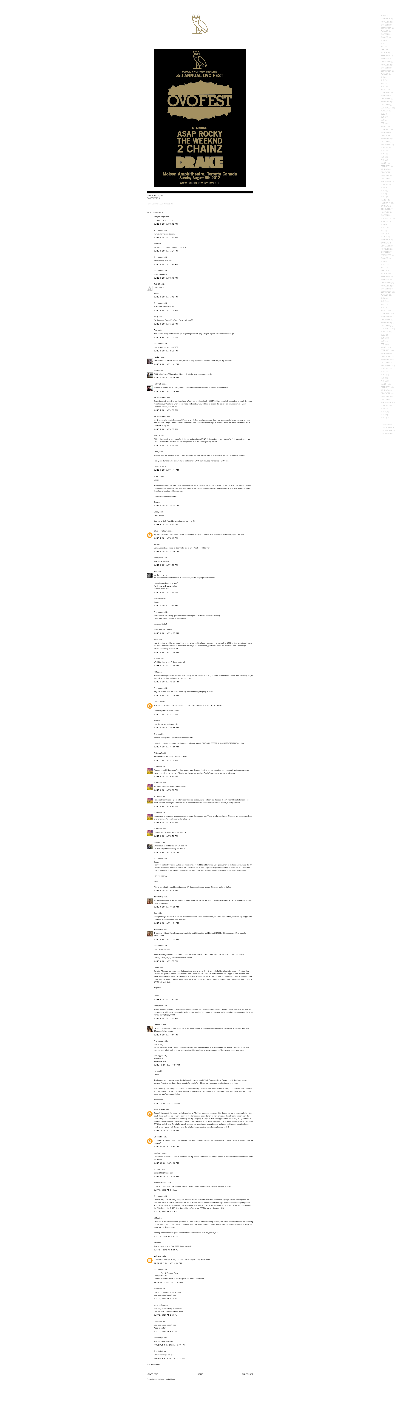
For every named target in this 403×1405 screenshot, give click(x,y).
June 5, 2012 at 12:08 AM (166, 377)
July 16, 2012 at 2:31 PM (166, 1236)
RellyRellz (158, 383)
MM (155, 1218)
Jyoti (156, 243)
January (385, 58)
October (385, 24)
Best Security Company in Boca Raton (168, 1311)
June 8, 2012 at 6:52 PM (166, 836)
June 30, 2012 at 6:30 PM (166, 1176)
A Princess (158, 766)
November (386, 21)
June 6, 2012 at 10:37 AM (166, 633)
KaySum (157, 357)
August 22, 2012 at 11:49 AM (168, 1282)
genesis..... (158, 842)
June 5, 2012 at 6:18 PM (166, 538)
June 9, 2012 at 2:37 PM (166, 999)
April (383, 49)
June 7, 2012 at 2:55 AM (166, 714)
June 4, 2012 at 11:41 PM (166, 364)
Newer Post (152, 1374)
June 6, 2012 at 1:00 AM (166, 565)
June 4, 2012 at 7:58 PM (166, 310)
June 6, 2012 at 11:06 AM (166, 652)
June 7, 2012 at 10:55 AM (166, 727)
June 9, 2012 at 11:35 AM (166, 939)
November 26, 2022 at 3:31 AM (169, 1358)
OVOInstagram (388, 430)
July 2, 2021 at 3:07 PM (165, 1331)
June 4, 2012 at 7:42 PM (166, 296)
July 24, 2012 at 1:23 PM (166, 1249)
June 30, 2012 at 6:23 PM (166, 1163)
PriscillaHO (158, 1024)
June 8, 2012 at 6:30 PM (166, 776)
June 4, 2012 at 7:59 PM (166, 323)
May (382, 46)
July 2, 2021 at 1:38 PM (165, 1298)
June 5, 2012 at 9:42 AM (166, 445)
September (386, 28)
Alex (155, 330)
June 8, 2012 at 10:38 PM (166, 852)
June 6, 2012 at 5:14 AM (166, 592)
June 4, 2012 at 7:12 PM (166, 224)
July (383, 40)
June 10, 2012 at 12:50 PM (167, 1103)
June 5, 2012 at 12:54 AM (166, 391)
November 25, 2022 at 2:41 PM (169, 1344)
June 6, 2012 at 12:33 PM (166, 681)
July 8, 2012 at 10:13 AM (166, 1211)
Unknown (157, 1256)
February (385, 18)
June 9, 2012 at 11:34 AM (166, 923)
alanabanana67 (160, 1109)
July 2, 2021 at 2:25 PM (165, 1315)
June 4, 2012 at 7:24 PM (166, 250)
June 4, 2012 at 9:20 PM (166, 350)
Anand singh (158, 1337)
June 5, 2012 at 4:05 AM (166, 429)
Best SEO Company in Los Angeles (167, 1292)
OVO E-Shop (386, 424)
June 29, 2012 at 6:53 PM (166, 1146)
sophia (156, 370)
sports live (158, 598)
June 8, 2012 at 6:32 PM (166, 790)
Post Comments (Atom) (166, 1379)
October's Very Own (14, 20)
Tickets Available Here (155, 192)
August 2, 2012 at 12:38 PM (168, 1263)
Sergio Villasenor (160, 397)
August (384, 31)
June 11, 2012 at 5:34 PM (166, 1130)
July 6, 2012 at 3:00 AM (165, 1190)
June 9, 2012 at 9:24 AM (166, 890)
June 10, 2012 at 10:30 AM (167, 1064)
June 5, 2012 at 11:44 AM (166, 470)
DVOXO (157, 284)
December (386, 61)
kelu (155, 571)
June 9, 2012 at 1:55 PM (166, 961)
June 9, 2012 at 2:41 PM (166, 1018)
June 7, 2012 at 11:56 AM (166, 746)
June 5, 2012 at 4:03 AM (166, 410)
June (383, 43)
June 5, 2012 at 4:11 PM (166, 524)
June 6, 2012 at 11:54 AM (166, 665)
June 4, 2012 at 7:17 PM (166, 237)
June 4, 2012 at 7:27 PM (166, 264)
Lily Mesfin (158, 1136)
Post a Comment (153, 1364)
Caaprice (157, 701)
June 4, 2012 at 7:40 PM (166, 278)
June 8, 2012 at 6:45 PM (166, 822)
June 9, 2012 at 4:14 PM (166, 1034)
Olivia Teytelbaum (160, 530)
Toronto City (158, 896)
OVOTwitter (387, 433)
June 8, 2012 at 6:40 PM (166, 806)
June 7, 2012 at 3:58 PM (166, 760)
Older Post (247, 1374)
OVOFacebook (387, 427)
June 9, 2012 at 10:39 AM (166, 906)
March (384, 52)
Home (200, 1374)
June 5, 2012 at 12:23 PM (166, 505)
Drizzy (156, 511)
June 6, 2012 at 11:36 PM (166, 695)
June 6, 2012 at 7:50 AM (166, 605)
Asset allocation (160, 1327)
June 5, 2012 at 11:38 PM (166, 551)
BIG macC (158, 753)
